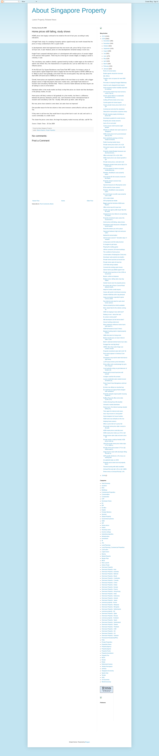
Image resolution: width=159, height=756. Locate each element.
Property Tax (105, 655)
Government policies (108, 519)
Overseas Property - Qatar (109, 613)
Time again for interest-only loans (113, 411)
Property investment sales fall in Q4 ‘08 (114, 351)
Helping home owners (109, 421)
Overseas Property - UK (109, 631)
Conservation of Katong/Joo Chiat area (114, 254)
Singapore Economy (108, 671)
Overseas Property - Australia (110, 571)
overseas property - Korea (109, 602)
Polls (103, 640)
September (107, 48)
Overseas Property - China (109, 582)
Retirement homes (107, 664)
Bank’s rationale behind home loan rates (115, 342)
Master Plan (105, 558)
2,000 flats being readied (110, 264)
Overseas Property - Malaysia (110, 604)
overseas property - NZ (108, 611)
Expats (104, 510)
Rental (104, 660)
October (106, 46)
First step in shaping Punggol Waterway (115, 82)
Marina (104, 554)
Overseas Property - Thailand (110, 627)
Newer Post (35, 201)
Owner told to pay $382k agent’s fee (113, 270)
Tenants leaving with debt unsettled (113, 466)
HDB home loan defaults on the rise (113, 419)
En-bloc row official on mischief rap (113, 387)
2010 (103, 36)
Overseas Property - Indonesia (111, 596)
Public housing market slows (111, 142)
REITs (103, 657)
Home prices (105, 525)
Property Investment (107, 653)
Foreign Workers (106, 512)
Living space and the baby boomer (113, 242)
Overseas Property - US (109, 633)
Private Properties (50, 130)
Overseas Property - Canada (110, 580)
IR (102, 540)
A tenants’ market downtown (111, 404)
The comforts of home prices (111, 252)
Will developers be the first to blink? (113, 319)
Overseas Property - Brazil (109, 576)
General (104, 514)
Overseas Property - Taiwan (110, 624)
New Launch (105, 563)
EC (103, 503)
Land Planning (106, 545)
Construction (105, 496)
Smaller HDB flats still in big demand (114, 294)
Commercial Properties (108, 492)
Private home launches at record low (114, 259)
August (106, 51)
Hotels (103, 527)
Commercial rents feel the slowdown (114, 109)
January (106, 69)
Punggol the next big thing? (111, 344)
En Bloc (104, 508)
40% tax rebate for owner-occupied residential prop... (113, 169)
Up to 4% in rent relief (109, 123)
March (106, 63)
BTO (103, 488)
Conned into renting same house (113, 267)
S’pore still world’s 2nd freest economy (114, 292)
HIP (103, 523)
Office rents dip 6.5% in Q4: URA (112, 155)
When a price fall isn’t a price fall (112, 424)
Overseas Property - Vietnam (110, 635)
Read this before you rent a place (113, 228)
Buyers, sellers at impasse (111, 276)
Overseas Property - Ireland (110, 598)
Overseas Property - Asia (109, 569)
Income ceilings (106, 532)
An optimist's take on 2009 (111, 460)
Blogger (87, 742)
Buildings (104, 490)
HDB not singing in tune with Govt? (113, 312)
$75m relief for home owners (111, 187)
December (107, 41)
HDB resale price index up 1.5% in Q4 (114, 433)
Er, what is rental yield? (110, 317)
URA (103, 677)
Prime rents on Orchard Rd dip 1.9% (113, 471)
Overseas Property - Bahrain (110, 574)
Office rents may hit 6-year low (112, 207)
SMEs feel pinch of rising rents (112, 335)
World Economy (106, 682)
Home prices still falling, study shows (114, 222)
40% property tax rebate (110, 200)
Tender (104, 675)
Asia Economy (106, 483)
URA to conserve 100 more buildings (114, 249)
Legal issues (105, 552)
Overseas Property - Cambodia (111, 578)
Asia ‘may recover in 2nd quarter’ (113, 413)
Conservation (106, 494)
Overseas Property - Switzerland (111, 622)
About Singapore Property (69, 10)
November (107, 43)
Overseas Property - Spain (109, 620)
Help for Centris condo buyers (112, 289)
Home (63, 201)
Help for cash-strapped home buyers (114, 85)
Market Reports (41, 130)
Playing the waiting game (110, 247)
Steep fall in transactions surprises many (115, 111)
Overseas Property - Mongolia (110, 607)
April (105, 61)
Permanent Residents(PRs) (110, 638)
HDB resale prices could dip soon (113, 430)
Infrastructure (105, 536)
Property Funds (106, 651)
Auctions (104, 485)
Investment (105, 538)
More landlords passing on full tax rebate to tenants (113, 138)
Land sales (105, 549)
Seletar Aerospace (107, 666)
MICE (103, 560)
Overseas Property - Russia (110, 616)
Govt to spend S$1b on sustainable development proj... (113, 96)
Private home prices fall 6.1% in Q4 (113, 144)
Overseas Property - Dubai (109, 585)
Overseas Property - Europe (110, 587)
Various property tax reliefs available (114, 305)
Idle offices (106, 76)
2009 (103, 38)
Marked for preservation (110, 235)
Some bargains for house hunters (113, 416)
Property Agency (106, 646)
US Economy (105, 679)
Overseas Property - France (110, 589)
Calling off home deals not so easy (113, 100)
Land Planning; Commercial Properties (113, 547)
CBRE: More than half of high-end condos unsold (113, 347)
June (105, 56)
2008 (103, 475)
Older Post (90, 201)
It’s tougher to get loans (110, 244)
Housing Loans (106, 529)
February (106, 66)
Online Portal (105, 565)
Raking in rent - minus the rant (112, 314)
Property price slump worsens (112, 121)
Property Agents (106, 649)
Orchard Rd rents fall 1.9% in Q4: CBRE (115, 469)
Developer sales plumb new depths (113, 257)
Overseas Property (107, 567)
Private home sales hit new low (112, 262)
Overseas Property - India (109, 593)
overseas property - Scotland (110, 618)
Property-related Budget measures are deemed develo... (114, 152)
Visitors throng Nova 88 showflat (112, 402)
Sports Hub (105, 673)
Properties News (106, 644)
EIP (103, 505)
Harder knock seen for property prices (114, 283)
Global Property (106, 516)
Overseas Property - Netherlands (111, 609)
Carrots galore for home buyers (112, 102)
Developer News (107, 501)
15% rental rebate (108, 198)
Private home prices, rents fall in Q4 (113, 162)
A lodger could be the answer (111, 376)
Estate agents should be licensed (113, 73)
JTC (103, 543)
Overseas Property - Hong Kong (111, 591)
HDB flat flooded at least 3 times (112, 328)
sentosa (104, 668)
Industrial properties (107, 534)
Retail (103, 662)
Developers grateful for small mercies (114, 118)
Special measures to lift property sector (114, 185)
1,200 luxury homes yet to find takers (114, 362)
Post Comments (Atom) (46, 204)
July (105, 53)
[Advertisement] (62, 194)
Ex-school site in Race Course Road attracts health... (114, 286)
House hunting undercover (111, 322)
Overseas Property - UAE (109, 629)
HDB (103, 521)
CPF (103, 499)
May (105, 58)
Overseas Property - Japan (109, 600)
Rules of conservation (109, 71)
